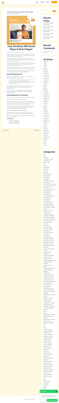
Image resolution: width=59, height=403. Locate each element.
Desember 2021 (46, 131)
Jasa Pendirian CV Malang (48, 228)
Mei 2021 (45, 143)
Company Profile (46, 162)
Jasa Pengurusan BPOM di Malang (49, 260)
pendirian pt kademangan (47, 344)
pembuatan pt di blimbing (47, 336)
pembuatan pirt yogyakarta (48, 334)
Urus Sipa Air (45, 384)
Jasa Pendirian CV (46, 225)
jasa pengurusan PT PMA (47, 297)
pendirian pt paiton (46, 346)
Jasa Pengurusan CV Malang (48, 274)
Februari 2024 (45, 111)
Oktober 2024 (45, 98)
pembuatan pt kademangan (48, 337)
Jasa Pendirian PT (46, 235)
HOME (37, 2)
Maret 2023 (45, 128)
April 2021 (45, 145)
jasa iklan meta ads (46, 177)
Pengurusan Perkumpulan (48, 354)
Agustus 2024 (45, 101)
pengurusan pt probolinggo (48, 369)
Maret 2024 (45, 110)
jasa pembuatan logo (47, 192)
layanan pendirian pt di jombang (49, 314)
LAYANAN (42, 2)
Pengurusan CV (46, 351)
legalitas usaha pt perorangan (48, 322)
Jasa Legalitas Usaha (47, 182)
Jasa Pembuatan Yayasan (48, 214)
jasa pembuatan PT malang (48, 204)
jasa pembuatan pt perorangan (48, 205)
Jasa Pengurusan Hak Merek (48, 276)
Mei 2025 (45, 86)
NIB (44, 326)
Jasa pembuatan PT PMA (48, 210)
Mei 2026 (45, 66)
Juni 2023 (45, 125)
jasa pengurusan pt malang (48, 288)
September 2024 (46, 100)
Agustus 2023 (45, 121)
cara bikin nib (45, 157)
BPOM (44, 155)
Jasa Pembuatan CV (47, 187)
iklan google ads (46, 167)
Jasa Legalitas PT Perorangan (48, 180)
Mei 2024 (45, 106)
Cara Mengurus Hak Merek (48, 159)
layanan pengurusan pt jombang (49, 319)
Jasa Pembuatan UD (11, 13)
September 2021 (46, 136)
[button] (54, 2)
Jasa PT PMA (45, 309)
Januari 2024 (45, 113)
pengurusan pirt (46, 356)
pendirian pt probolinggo (47, 347)
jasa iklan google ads (47, 175)
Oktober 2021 (45, 135)
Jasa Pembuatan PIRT (47, 197)
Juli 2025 (45, 83)
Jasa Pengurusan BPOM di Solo (49, 268)
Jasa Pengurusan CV (47, 273)
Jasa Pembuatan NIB (47, 194)
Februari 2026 (45, 71)
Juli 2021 (45, 140)
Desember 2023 (46, 115)
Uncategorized (46, 383)
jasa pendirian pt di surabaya (48, 240)
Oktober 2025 (45, 78)
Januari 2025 (45, 93)
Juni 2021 (45, 141)
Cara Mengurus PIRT (47, 160)
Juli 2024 (45, 103)
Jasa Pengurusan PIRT (47, 283)
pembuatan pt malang (47, 339)
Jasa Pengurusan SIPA (47, 299)
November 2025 (46, 76)
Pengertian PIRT (46, 349)
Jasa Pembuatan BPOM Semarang (49, 184)
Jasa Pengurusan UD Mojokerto (49, 302)
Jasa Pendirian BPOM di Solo (48, 220)
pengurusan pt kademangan (48, 364)
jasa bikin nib (45, 172)
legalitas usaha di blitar (47, 321)
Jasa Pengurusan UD (47, 301)
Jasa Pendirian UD (46, 253)
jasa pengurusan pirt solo (47, 284)
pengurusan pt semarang (47, 371)
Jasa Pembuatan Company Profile (49, 185)
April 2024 (45, 108)
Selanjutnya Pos (37, 130)
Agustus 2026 (45, 61)
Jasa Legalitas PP (46, 179)
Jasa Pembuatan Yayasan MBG (48, 215)
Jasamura (45, 311)
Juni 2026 (45, 64)
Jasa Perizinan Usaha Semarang (49, 306)
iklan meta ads (45, 169)
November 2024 (46, 96)
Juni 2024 (45, 105)
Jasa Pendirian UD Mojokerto (48, 255)
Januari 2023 (45, 130)
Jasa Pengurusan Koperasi (48, 279)
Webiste (44, 386)
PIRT (44, 378)
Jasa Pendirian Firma (47, 230)
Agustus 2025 (45, 81)
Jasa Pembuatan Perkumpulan (48, 195)
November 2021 (46, 133)
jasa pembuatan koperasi (47, 190)
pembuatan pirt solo (46, 332)
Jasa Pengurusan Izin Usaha (48, 278)
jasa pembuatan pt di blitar (48, 202)
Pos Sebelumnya (5, 130)
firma (44, 164)
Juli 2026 (45, 63)
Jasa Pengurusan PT (47, 286)
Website (44, 388)
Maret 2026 (45, 69)
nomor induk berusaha (47, 329)
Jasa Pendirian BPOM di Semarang (49, 219)
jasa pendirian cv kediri (47, 227)
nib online (45, 327)
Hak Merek (45, 165)
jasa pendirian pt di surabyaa (48, 242)
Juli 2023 (45, 123)
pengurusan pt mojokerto (47, 366)
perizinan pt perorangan (47, 374)
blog (44, 154)
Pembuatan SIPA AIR (47, 341)
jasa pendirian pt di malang (48, 237)
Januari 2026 (45, 73)
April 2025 (45, 88)
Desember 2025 (46, 74)
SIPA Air (44, 379)
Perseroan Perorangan (47, 376)
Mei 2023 (45, 126)
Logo (44, 324)
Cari (44, 9)
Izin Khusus (45, 170)
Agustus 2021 (45, 138)
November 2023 (46, 116)
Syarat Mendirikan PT (47, 381)
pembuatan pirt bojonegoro (48, 331)
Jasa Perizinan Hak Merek (48, 304)
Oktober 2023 (45, 118)
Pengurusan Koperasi (47, 352)
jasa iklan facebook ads (47, 174)
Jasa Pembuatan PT (47, 200)
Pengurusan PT (46, 359)
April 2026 (45, 68)
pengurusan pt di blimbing (48, 361)
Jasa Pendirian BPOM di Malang (49, 217)
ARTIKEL (47, 2)
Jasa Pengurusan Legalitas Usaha (49, 281)
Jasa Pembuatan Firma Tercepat (49, 189)
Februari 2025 (45, 91)
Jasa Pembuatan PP (47, 199)
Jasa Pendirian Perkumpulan (48, 232)
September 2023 (46, 120)
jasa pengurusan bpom (47, 258)
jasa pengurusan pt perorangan (49, 289)
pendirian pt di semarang (47, 342)
